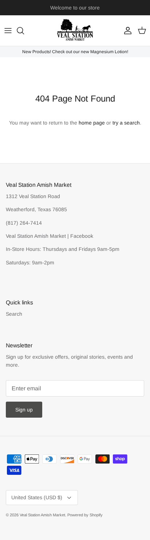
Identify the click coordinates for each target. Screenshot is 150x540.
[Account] (126, 31)
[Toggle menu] (8, 31)
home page (92, 123)
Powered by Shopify (85, 515)
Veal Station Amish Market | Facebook (49, 236)
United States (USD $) (36, 497)
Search (14, 314)
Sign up (24, 410)
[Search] (24, 31)
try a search (126, 123)
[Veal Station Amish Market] (75, 30)
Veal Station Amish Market (42, 515)
